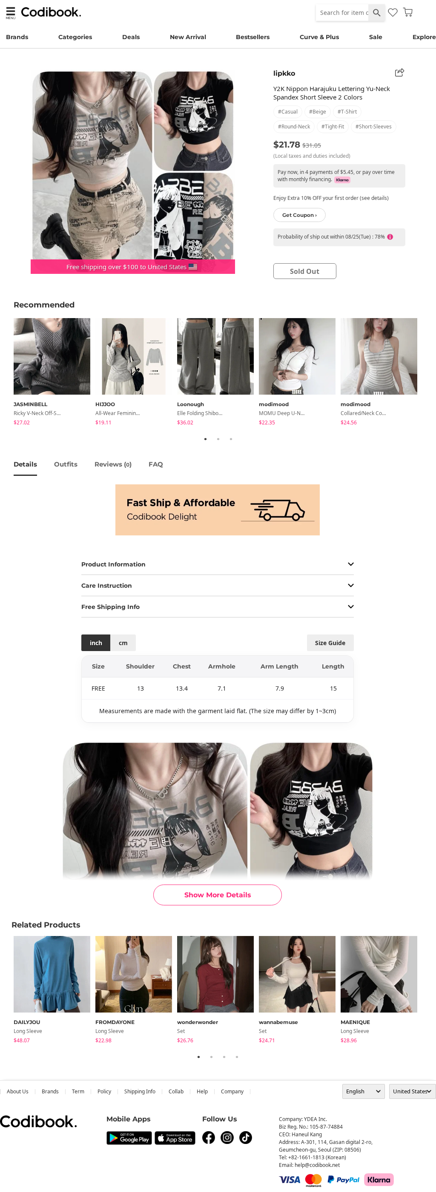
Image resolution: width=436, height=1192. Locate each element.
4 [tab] (236, 1057)
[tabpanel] (54, 373)
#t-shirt (347, 111)
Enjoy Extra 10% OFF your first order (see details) (331, 198)
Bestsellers (253, 37)
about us (18, 1091)
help (202, 1091)
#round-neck (294, 126)
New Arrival (188, 37)
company (232, 1091)
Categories (75, 37)
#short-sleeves (374, 126)
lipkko (284, 73)
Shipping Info (139, 1091)
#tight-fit (332, 126)
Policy (104, 1091)
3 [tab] (231, 439)
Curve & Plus (319, 37)
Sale (375, 37)
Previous (7, 373)
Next (429, 373)
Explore (424, 37)
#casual (288, 111)
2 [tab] (218, 439)
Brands (17, 37)
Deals (131, 37)
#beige (317, 111)
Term (78, 1091)
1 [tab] (205, 439)
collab (176, 1091)
